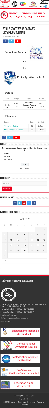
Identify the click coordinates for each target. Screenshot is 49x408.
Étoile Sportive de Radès (13, 130)
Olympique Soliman (11, 126)
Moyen (7, 157)
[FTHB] (24, 14)
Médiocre (8, 160)
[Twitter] (20, 203)
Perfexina (24, 405)
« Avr (5, 261)
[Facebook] (15, 203)
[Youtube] (24, 203)
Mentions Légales (28, 396)
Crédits (17, 396)
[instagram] (29, 203)
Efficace (8, 154)
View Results (25, 169)
